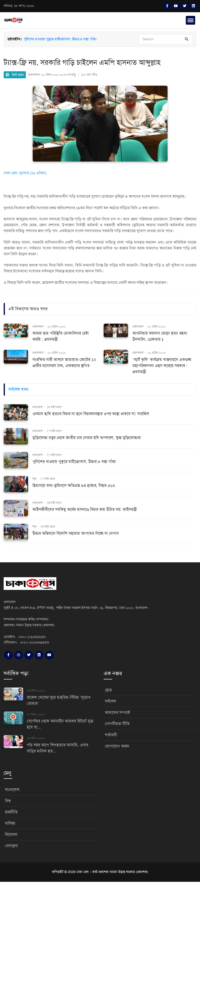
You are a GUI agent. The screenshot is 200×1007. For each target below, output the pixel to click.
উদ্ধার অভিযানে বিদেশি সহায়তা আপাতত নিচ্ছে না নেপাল (75, 533)
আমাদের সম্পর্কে (117, 712)
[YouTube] (176, 6)
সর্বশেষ (110, 701)
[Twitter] (184, 6)
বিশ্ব (34, 479)
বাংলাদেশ (37, 407)
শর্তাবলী (111, 735)
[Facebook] (167, 6)
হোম (108, 690)
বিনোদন (11, 834)
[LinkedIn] (193, 6)
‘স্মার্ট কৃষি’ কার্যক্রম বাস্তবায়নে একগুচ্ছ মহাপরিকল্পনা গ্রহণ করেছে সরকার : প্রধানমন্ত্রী (161, 365)
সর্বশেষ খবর (18, 389)
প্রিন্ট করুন (16, 75)
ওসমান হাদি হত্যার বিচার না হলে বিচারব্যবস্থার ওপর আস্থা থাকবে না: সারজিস (90, 413)
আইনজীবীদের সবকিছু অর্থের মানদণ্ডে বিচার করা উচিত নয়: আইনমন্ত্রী (84, 509)
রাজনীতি (11, 812)
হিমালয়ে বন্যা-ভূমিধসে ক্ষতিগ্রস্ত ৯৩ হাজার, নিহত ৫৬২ (73, 485)
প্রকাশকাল (37, 326)
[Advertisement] (100, 944)
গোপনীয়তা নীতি (117, 723)
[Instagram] (18, 655)
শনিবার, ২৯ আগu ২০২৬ (19, 6)
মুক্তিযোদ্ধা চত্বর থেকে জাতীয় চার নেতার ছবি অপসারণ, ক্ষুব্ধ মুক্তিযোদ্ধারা (71, 44)
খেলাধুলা (11, 845)
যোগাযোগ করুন (117, 746)
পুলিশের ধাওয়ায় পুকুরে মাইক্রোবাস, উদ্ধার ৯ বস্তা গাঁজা (60, 39)
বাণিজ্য (10, 823)
